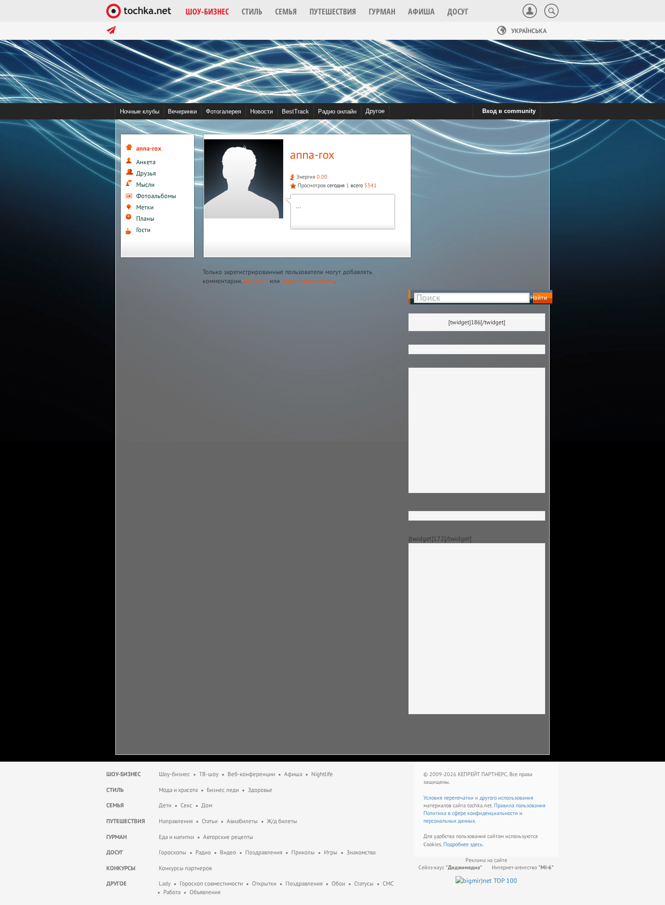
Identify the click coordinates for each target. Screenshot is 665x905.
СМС (388, 883)
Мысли (145, 184)
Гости (143, 230)
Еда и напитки (176, 837)
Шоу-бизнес (123, 774)
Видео (228, 852)
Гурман (116, 837)
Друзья (146, 173)
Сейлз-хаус (450, 867)
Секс (186, 805)
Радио (203, 852)
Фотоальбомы (156, 196)
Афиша (293, 774)
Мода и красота (178, 790)
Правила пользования (520, 805)
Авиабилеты (242, 821)
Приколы (303, 852)
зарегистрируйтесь (308, 281)
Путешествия (125, 821)
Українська (527, 31)
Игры (330, 852)
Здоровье (260, 790)
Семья (115, 805)
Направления (176, 821)
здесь (476, 844)
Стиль (115, 790)
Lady (165, 883)
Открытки (264, 883)
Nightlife (322, 774)
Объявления (205, 892)
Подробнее (456, 844)
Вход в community (509, 111)
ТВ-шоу (208, 774)
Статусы (364, 883)
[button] (207, 11)
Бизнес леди (223, 790)
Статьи (210, 821)
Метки (145, 207)
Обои (338, 883)
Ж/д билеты (282, 821)
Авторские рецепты (228, 837)
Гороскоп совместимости (211, 883)
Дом (206, 805)
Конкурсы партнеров (185, 868)
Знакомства (361, 852)
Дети (165, 805)
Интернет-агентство (523, 867)
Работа (171, 892)
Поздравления (263, 852)
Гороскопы (172, 852)
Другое (375, 111)
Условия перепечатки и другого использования (478, 797)
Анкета (146, 162)
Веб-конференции (251, 774)
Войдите (256, 281)
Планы (145, 218)
